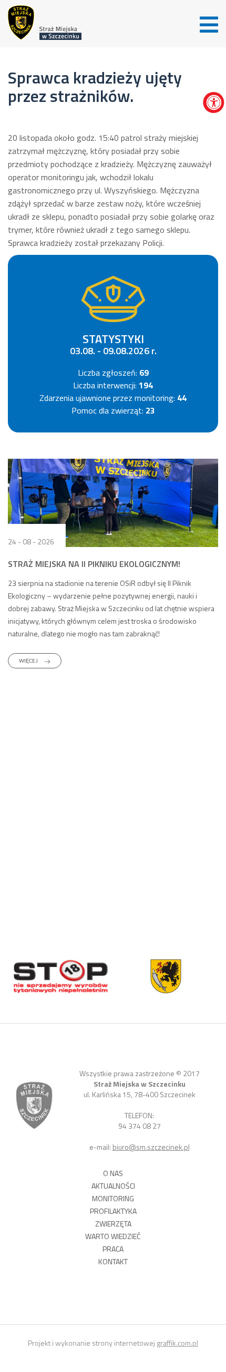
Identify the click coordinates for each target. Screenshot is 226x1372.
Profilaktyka (113, 1211)
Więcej (29, 660)
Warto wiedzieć (113, 1236)
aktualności (113, 1186)
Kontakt (113, 1261)
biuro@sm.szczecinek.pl (151, 1146)
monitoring (113, 1198)
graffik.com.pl (177, 1342)
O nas (113, 1173)
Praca (113, 1249)
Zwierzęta (113, 1224)
